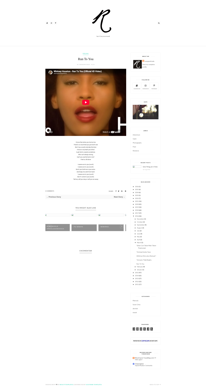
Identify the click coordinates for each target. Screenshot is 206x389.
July (138, 231)
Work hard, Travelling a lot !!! (145, 358)
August (139, 228)
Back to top (154, 384)
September (140, 225)
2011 (137, 284)
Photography (137, 143)
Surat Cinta (136, 304)
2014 (137, 275)
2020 (137, 204)
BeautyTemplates (66, 384)
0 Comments (49, 191)
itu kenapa (53, 227)
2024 (137, 192)
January (139, 270)
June (138, 234)
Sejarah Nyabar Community (143, 365)
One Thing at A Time (150, 167)
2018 (137, 210)
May (138, 237)
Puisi (134, 147)
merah (135, 312)
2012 (137, 281)
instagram (145, 88)
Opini (134, 139)
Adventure (136, 135)
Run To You (140, 264)
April (138, 240)
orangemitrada (149, 61)
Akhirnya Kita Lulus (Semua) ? (146, 256)
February (140, 267)
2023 (137, 195)
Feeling (86, 53)
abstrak (135, 308)
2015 (137, 272)
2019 (137, 207)
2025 (137, 189)
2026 (137, 186)
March (139, 242)
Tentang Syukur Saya (143, 252)
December (140, 219)
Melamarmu (107, 227)
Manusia (135, 300)
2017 (137, 213)
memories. (79, 227)
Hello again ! (139, 359)
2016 (137, 216)
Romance (136, 151)
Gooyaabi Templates (94, 384)
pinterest (154, 88)
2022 (137, 198)
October (140, 222)
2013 (137, 278)
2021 (137, 201)
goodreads (137, 88)
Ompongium (139, 364)
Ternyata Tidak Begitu (143, 260)
